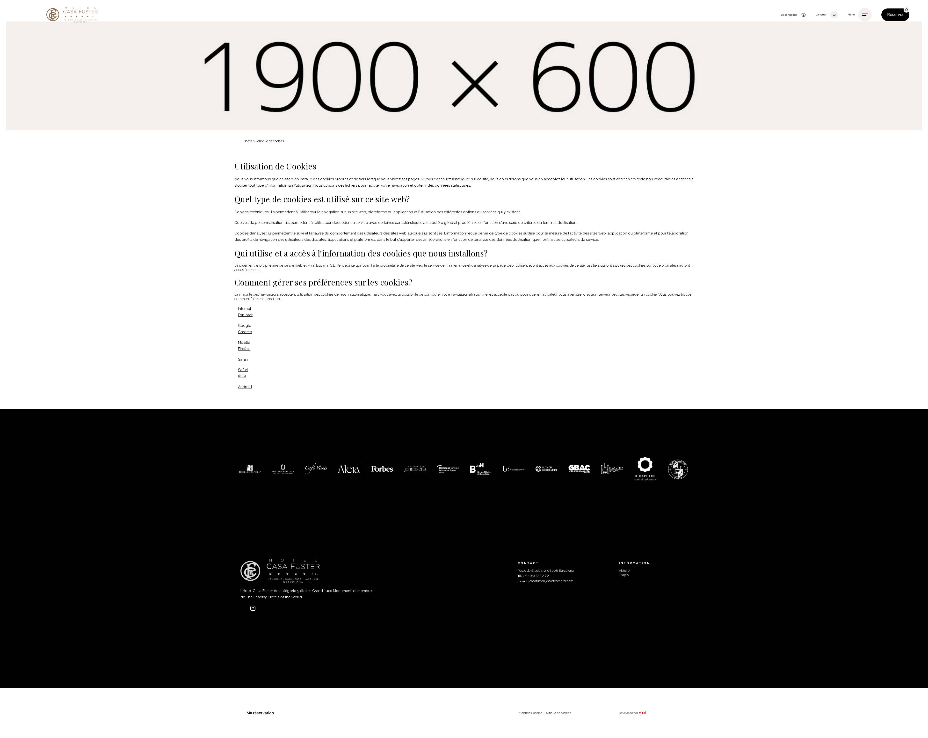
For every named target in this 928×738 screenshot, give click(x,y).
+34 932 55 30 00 (537, 575)
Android (245, 387)
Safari (243, 359)
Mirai (642, 713)
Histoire (624, 570)
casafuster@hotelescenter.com (551, 581)
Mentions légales (530, 713)
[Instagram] (253, 608)
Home (248, 141)
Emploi (624, 575)
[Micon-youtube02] (262, 608)
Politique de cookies (557, 713)
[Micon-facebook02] (243, 608)
